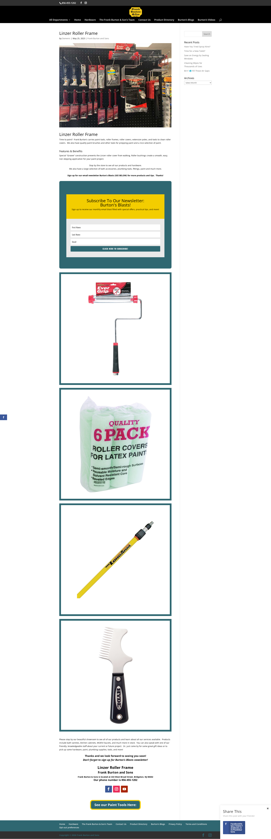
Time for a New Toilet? (194, 51)
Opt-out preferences (69, 827)
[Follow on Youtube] (124, 789)
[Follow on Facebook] (108, 789)
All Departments (58, 20)
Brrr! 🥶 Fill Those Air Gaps (197, 70)
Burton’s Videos (206, 20)
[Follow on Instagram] (116, 789)
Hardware (90, 20)
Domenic (66, 38)
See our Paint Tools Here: (115, 804)
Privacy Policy (175, 824)
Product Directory (164, 20)
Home (77, 20)
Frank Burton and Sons (98, 38)
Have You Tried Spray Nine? (197, 46)
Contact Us (144, 20)
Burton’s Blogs (186, 20)
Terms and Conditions (196, 824)
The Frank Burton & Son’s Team (117, 20)
